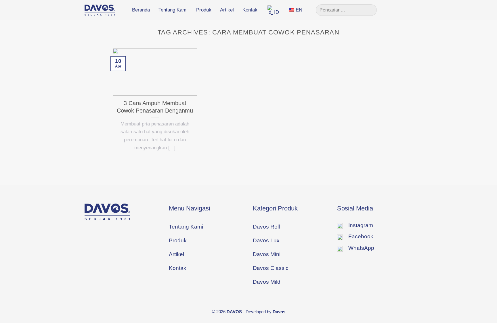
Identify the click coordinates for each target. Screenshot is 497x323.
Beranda (141, 10)
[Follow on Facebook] (390, 10)
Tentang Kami (173, 10)
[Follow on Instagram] (399, 10)
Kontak (249, 10)
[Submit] (370, 10)
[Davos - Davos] (100, 10)
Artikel (227, 10)
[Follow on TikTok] (408, 10)
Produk (203, 10)
